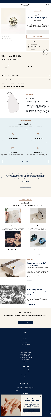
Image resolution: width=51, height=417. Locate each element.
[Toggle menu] (1, 4)
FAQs (25, 376)
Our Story (25, 334)
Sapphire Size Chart (25, 374)
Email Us (33, 49)
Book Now (25, 322)
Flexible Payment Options (25, 352)
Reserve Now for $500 (38, 36)
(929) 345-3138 (34, 44)
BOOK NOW (31, 410)
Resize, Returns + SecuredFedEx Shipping (25, 355)
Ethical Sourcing (25, 370)
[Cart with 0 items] (47, 4)
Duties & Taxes (25, 359)
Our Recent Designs (25, 369)
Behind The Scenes (25, 340)
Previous (1, 178)
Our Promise (25, 336)
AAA (7, 67)
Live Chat (33, 41)
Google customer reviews (25, 187)
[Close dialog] (40, 396)
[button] (49, 4)
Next (50, 178)
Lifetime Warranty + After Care (25, 357)
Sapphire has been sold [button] (37, 32)
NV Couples (25, 342)
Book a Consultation (35, 46)
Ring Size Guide (25, 372)
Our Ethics (25, 338)
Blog (25, 378)
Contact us (25, 361)
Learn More (25, 161)
